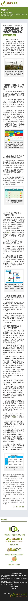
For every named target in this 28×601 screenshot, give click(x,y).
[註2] (5, 238)
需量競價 (6, 35)
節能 (14, 35)
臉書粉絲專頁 (14, 545)
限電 (11, 35)
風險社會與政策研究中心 (10, 578)
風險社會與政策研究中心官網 (14, 555)
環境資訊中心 (19, 578)
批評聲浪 (8, 232)
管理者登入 (7, 594)
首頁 (5, 12)
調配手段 (14, 417)
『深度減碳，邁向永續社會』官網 (14, 535)
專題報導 (9, 12)
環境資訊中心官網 (14, 565)
